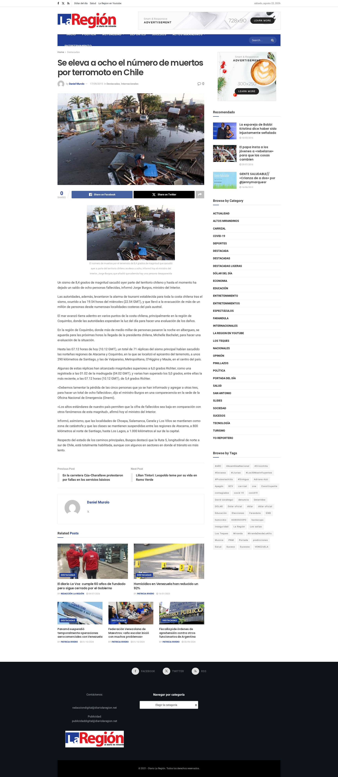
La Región (239, 526)
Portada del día (224, 378)
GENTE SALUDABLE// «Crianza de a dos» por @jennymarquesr (257, 178)
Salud (93, 3)
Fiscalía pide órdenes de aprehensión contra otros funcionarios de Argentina (177, 633)
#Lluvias (236, 472)
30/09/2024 (189, 642)
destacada (220, 251)
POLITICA (89, 34)
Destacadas (73, 52)
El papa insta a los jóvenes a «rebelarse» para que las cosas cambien (256, 153)
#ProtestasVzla (224, 479)
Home (61, 52)
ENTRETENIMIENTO (78, 46)
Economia (220, 281)
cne (254, 486)
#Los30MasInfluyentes (259, 472)
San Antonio (222, 393)
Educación (220, 288)
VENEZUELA (261, 547)
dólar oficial (265, 506)
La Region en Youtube (109, 3)
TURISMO (219, 431)
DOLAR (219, 506)
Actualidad (221, 213)
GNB (268, 513)
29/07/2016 (247, 164)
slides (217, 401)
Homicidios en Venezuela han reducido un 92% (166, 586)
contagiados (222, 493)
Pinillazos (220, 363)
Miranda (238, 533)
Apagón (219, 486)
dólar (250, 506)
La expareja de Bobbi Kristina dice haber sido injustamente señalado (258, 128)
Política (219, 371)
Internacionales (129, 84)
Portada (243, 540)
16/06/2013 (247, 187)
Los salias (256, 526)
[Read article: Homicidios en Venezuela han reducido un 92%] (169, 561)
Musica (219, 540)
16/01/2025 (164, 593)
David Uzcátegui (224, 499)
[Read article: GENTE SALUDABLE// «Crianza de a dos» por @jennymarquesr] (224, 180)
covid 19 (239, 493)
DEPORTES (138, 34)
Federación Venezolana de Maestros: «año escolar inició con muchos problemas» (128, 633)
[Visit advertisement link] (209, 20)
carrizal (242, 486)
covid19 (253, 493)
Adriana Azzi (261, 479)
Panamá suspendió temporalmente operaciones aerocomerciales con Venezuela (80, 633)
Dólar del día (81, 3)
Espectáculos (223, 311)
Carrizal (219, 229)
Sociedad (219, 408)
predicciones (260, 540)
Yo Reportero (223, 438)
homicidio (220, 520)
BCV (230, 486)
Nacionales (221, 348)
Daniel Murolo (76, 84)
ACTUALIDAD (111, 34)
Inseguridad (221, 526)
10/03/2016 (247, 138)
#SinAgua (243, 479)
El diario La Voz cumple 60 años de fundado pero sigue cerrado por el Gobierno (91, 586)
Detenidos (259, 499)
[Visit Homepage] (87, 20)
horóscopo (257, 520)
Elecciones (238, 513)
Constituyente (269, 486)
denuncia (243, 499)
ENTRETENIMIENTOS (226, 303)
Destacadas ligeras (227, 266)
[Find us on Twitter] (63, 3)
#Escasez (220, 472)
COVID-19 (219, 236)
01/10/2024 (88, 642)
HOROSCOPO (238, 520)
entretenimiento (225, 296)
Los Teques (221, 341)
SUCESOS (159, 34)
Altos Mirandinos (226, 221)
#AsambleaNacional (237, 466)
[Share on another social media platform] (200, 194)
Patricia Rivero (145, 593)
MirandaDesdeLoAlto (260, 533)
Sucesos (219, 416)
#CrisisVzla (261, 466)
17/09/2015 (96, 84)
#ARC (218, 466)
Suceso (231, 547)
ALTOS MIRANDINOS (187, 34)
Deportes (220, 243)
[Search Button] (273, 40)
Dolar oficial (235, 506)
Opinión (218, 356)
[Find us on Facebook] (58, 3)
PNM (231, 540)
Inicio (71, 34)
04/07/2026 (94, 593)
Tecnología (221, 423)
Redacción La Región (72, 593)
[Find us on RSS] (68, 3)
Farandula (220, 318)
